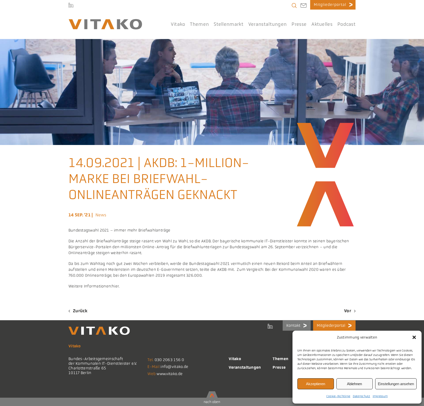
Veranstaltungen (245, 367)
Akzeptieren (315, 384)
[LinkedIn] (70, 4)
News (100, 214)
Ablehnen (354, 384)
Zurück (80, 311)
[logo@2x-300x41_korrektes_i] (105, 21)
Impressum (380, 396)
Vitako (235, 358)
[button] (414, 337)
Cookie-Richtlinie (338, 396)
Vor (347, 311)
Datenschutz (361, 396)
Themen (280, 358)
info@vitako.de (174, 366)
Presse (279, 367)
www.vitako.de (170, 373)
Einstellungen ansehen (396, 384)
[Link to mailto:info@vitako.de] (303, 6)
